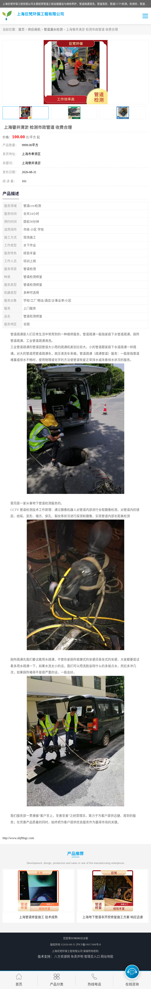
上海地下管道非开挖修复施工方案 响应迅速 (112, 917)
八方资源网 (62, 956)
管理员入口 (92, 956)
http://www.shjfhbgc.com (18, 838)
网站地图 (107, 956)
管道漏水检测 (53, 29)
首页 (21, 29)
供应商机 (34, 29)
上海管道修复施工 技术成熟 (38, 917)
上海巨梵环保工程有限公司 (67, 951)
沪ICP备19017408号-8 (88, 944)
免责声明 (77, 956)
